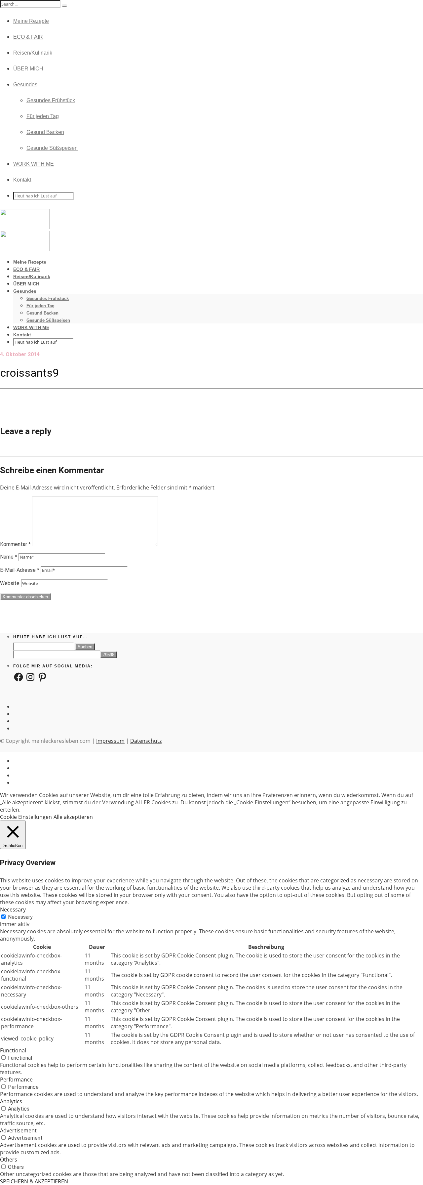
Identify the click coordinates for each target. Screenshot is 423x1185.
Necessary (20, 917)
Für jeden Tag (42, 116)
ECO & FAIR (28, 37)
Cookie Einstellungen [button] (26, 817)
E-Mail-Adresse (19, 570)
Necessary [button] (13, 909)
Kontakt (22, 180)
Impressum (110, 740)
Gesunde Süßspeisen (52, 148)
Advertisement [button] (18, 1130)
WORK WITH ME (33, 164)
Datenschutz (146, 740)
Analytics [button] (11, 1101)
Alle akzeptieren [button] (73, 817)
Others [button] (8, 1159)
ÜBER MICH (28, 68)
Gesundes (25, 84)
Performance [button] (16, 1079)
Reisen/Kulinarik (32, 53)
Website (9, 583)
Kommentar (15, 544)
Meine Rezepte (31, 21)
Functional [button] (13, 1050)
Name (8, 557)
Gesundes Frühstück (50, 100)
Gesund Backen (45, 132)
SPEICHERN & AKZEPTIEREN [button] (34, 1181)
